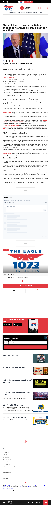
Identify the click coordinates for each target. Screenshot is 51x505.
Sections (3, 1)
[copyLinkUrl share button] (12, 61)
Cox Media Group (8, 485)
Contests (23, 12)
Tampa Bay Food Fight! (11, 355)
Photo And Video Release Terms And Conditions (13, 466)
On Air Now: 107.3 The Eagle (25, 271)
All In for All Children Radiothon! (14, 417)
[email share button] (10, 61)
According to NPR (7, 112)
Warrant (27, 8)
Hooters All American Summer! (14, 368)
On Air (18, 12)
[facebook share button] (4, 61)
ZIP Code (5, 340)
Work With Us (6, 452)
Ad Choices (20, 486)
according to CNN (7, 153)
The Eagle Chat (29, 12)
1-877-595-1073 (26, 286)
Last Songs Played (12, 12)
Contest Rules (6, 454)
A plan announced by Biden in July (11, 125)
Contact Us (5, 449)
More (41, 12)
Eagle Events (35, 12)
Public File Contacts (7, 459)
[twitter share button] (7, 61)
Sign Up (25, 347)
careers (28, 486)
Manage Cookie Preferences (8, 488)
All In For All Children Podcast (13, 405)
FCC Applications (6, 464)
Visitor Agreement (38, 485)
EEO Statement (6, 457)
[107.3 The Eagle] (25, 1)
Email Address (11, 340)
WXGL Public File (6, 461)
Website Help (5, 478)
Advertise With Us (7, 472)
